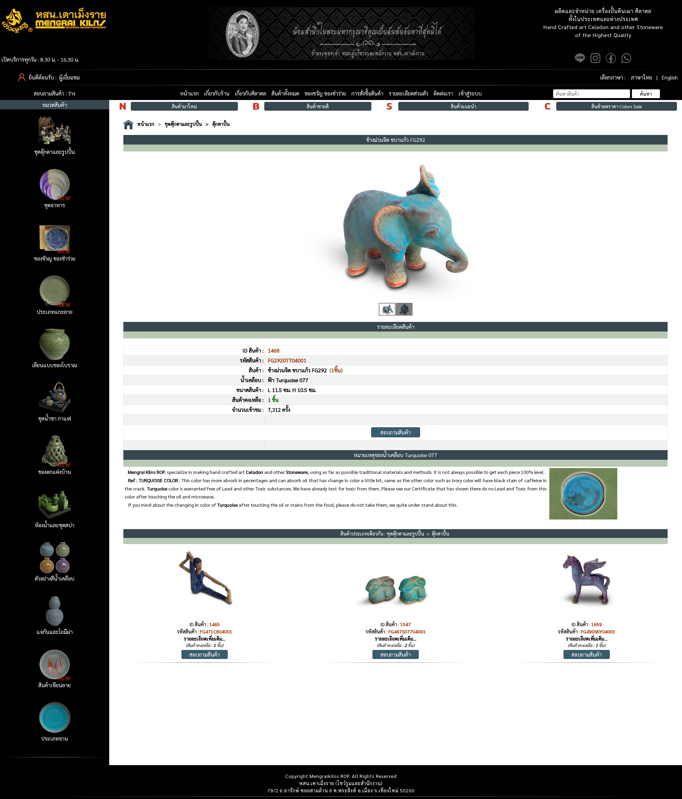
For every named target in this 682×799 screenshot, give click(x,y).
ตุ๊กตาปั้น (221, 124)
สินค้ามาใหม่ (184, 106)
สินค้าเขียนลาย (54, 685)
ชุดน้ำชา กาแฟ (54, 418)
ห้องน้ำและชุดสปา (54, 525)
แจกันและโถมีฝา (54, 631)
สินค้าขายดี (318, 106)
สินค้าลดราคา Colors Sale (616, 106)
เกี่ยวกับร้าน (216, 93)
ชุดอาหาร (54, 205)
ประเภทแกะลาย (54, 311)
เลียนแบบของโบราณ (54, 365)
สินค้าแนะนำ (463, 106)
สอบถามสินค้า (395, 432)
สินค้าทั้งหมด (285, 93)
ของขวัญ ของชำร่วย (325, 93)
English (669, 77)
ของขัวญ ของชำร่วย (54, 258)
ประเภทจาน (54, 738)
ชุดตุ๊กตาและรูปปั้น (54, 151)
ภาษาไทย (641, 77)
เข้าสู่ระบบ (470, 93)
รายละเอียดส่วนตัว (408, 93)
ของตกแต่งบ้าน (54, 471)
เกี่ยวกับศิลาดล (250, 93)
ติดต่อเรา (443, 93)
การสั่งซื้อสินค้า (367, 93)
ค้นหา (646, 94)
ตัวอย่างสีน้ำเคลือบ (54, 578)
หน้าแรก (189, 93)
